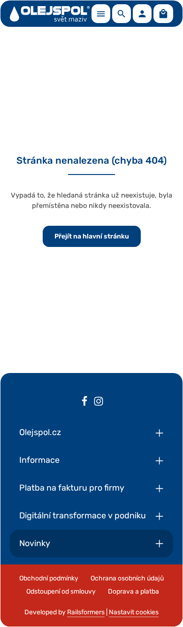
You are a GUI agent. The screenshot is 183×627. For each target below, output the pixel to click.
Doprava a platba (133, 591)
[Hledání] (121, 13)
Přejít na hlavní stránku (91, 236)
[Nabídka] (101, 13)
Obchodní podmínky (48, 578)
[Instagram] (98, 402)
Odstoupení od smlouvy (61, 591)
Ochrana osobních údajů (127, 578)
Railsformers (86, 612)
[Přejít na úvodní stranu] (50, 14)
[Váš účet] (142, 13)
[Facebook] (84, 402)
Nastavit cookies (134, 612)
